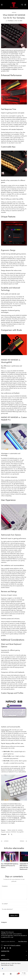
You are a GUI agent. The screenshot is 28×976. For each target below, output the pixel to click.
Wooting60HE (6, 69)
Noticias (14, 12)
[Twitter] (11, 834)
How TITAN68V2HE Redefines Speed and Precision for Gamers (9, 865)
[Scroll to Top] (25, 968)
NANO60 (5, 66)
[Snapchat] (10, 948)
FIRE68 (15, 52)
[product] (3, 974)
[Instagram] (7, 948)
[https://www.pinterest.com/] (1, 948)
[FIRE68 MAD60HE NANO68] (20, 818)
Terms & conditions (15, 945)
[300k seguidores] (4, 948)
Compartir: (3, 834)
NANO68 (11, 52)
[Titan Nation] (14, 4)
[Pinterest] (9, 834)
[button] (25, 4)
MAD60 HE (6, 52)
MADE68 (14, 69)
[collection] (10, 974)
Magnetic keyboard (5, 832)
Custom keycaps (5, 730)
